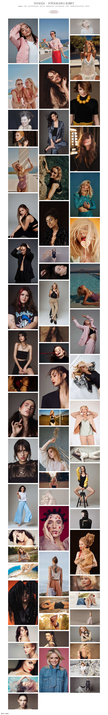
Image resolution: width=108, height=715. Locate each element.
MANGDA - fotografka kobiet (54, 3)
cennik (67, 6)
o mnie (25, 6)
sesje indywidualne (33, 6)
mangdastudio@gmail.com (54, 12)
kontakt (87, 6)
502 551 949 (54, 13)
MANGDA (20, 6)
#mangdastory (50, 6)
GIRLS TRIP (42, 6)
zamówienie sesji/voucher (77, 6)
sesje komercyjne (59, 6)
